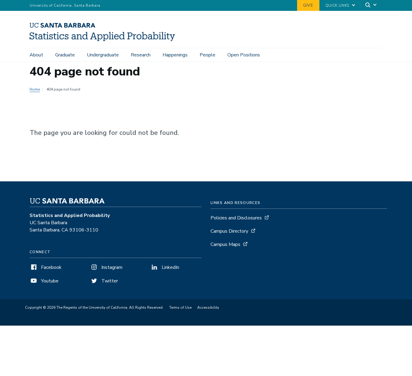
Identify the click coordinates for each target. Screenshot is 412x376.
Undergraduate (103, 55)
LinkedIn (169, 267)
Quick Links (337, 5)
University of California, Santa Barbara (65, 5)
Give (308, 5)
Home (35, 89)
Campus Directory (229, 231)
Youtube (49, 281)
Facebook (51, 267)
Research (141, 55)
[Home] (104, 39)
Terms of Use (180, 307)
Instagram (111, 267)
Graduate (65, 55)
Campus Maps (225, 244)
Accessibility (208, 307)
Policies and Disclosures (236, 218)
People (207, 55)
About (36, 55)
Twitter (109, 281)
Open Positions (243, 55)
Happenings (175, 55)
